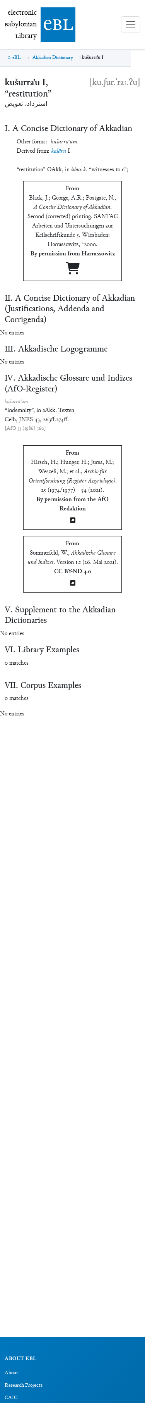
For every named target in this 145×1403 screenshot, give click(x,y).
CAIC (11, 1397)
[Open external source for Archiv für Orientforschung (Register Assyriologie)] (72, 521)
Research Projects (24, 1385)
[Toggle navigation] (130, 24)
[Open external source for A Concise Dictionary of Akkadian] (73, 271)
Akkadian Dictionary (52, 58)
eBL (16, 58)
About (11, 1373)
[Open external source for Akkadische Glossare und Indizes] (72, 584)
